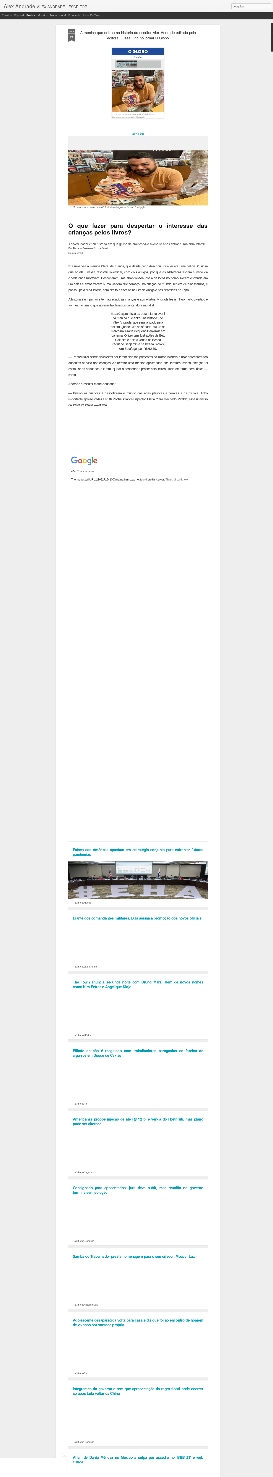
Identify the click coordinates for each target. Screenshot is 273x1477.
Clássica (7, 15)
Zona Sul (138, 133)
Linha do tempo (93, 15)
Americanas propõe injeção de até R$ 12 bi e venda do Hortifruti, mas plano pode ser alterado (138, 1121)
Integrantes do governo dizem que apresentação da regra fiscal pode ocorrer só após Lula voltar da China (138, 1391)
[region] (33, 1463)
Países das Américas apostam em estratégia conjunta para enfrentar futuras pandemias (138, 852)
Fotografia (74, 15)
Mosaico (43, 15)
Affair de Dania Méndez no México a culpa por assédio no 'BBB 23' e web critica (138, 1460)
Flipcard (19, 15)
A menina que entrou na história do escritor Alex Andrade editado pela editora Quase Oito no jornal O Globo (138, 35)
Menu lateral (58, 15)
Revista (30, 15)
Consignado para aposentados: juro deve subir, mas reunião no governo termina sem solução (138, 1190)
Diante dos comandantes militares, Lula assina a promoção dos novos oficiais (137, 918)
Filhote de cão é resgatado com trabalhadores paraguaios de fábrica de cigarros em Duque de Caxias (138, 1053)
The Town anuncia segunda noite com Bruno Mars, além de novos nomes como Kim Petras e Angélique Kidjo (138, 984)
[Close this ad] (64, 1455)
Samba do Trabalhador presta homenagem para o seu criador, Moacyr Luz (134, 1256)
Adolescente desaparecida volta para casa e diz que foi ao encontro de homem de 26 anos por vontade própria (138, 1322)
